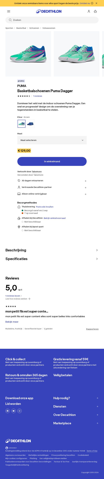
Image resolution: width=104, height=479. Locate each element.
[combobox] (52, 140)
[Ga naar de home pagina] (48, 11)
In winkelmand (52, 161)
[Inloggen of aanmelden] (89, 11)
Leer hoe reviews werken (16, 299)
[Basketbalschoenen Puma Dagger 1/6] (28, 54)
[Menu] (8, 11)
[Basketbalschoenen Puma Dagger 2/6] (76, 54)
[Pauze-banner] (92, 3)
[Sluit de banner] (96, 3)
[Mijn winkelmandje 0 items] (95, 11)
